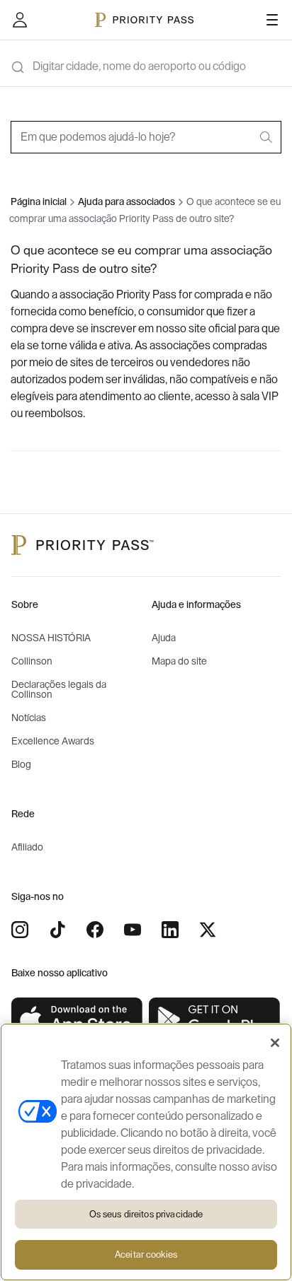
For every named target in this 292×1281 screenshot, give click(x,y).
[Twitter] (207, 929)
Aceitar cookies (146, 1254)
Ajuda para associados (126, 202)
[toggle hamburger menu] (272, 19)
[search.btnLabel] (267, 137)
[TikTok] (57, 929)
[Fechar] (275, 1042)
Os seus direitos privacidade (146, 1214)
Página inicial (39, 202)
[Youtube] (132, 929)
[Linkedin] (170, 929)
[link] (77, 1020)
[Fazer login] (19, 19)
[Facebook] (94, 929)
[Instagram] (19, 929)
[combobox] (146, 137)
